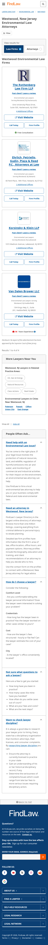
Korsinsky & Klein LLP (24, 228)
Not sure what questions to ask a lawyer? (22, 673)
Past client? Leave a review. (24, 93)
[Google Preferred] (4, 881)
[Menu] (3, 3)
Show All (5, 424)
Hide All (16, 424)
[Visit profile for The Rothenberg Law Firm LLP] (24, 75)
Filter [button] (7, 33)
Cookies (38, 938)
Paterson (9, 406)
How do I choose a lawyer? (21, 581)
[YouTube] (13, 872)
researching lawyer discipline (23, 745)
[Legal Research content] (43, 915)
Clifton (28, 406)
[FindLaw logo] (14, 4)
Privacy (15, 938)
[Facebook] (4, 872)
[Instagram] (31, 872)
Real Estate (29, 391)
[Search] (43, 4)
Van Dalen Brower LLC (24, 291)
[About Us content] (43, 890)
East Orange (23, 409)
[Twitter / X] (22, 872)
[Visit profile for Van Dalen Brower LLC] (24, 281)
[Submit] (43, 857)
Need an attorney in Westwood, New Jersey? (19, 509)
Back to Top (25, 802)
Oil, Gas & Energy (15, 378)
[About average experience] (35, 331)
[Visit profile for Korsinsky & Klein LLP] (24, 218)
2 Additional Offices (24, 184)
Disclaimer (27, 938)
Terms (5, 938)
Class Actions (13, 391)
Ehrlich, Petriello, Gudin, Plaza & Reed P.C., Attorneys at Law (24, 160)
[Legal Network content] (43, 924)
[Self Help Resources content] (43, 907)
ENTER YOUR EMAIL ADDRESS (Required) (20, 852)
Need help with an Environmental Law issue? (21, 444)
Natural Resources (15, 384)
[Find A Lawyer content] (43, 899)
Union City (9, 409)
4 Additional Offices (24, 111)
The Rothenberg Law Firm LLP (24, 86)
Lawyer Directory (8, 12)
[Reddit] (39, 872)
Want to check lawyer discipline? (18, 721)
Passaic (19, 406)
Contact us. (27, 834)
